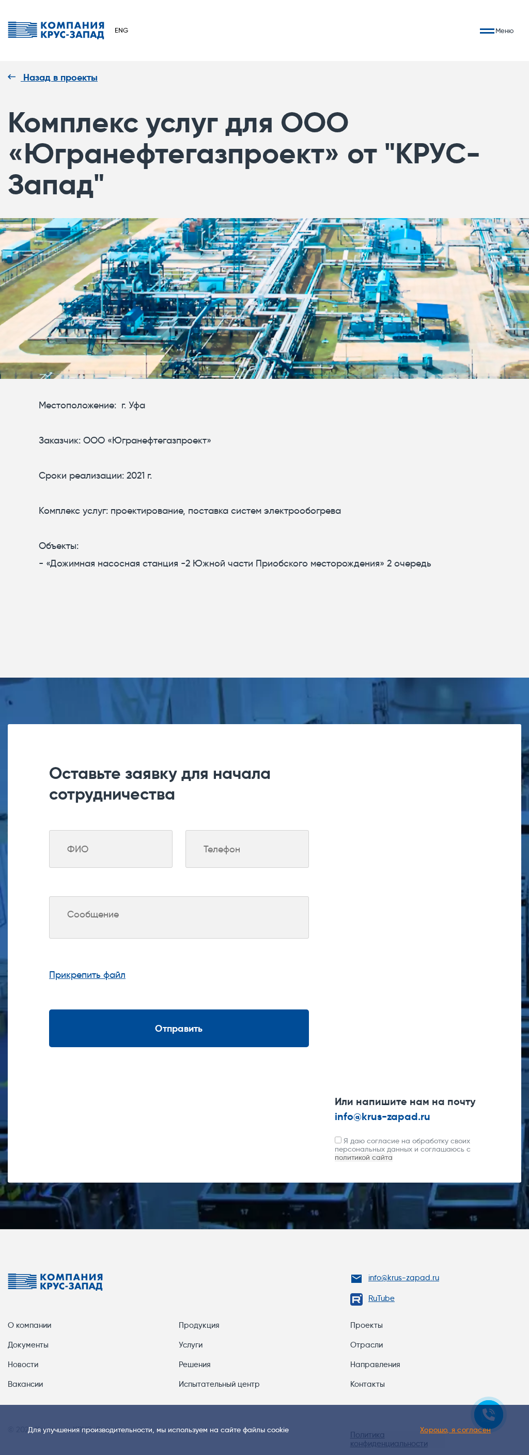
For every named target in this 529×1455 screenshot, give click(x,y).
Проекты (366, 1325)
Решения (195, 1364)
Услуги (191, 1345)
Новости (23, 1364)
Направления (375, 1364)
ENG (121, 30)
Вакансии (25, 1384)
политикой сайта (364, 1157)
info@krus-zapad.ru (382, 1116)
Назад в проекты (59, 77)
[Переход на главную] (56, 30)
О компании (29, 1325)
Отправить (179, 1028)
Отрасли (366, 1345)
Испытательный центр (219, 1384)
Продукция (199, 1325)
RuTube (381, 1298)
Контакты (367, 1384)
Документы (28, 1345)
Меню (504, 31)
